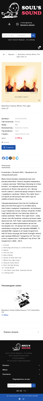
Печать (6, 142)
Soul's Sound (33, 396)
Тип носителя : (8, 122)
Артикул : (6, 119)
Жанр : (4, 125)
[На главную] (4, 54)
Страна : (5, 134)
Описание (6, 165)
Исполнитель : (8, 128)
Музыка (11, 54)
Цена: (4, 138)
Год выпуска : (7, 131)
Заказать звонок (27, 25)
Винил (17, 122)
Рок (16, 125)
